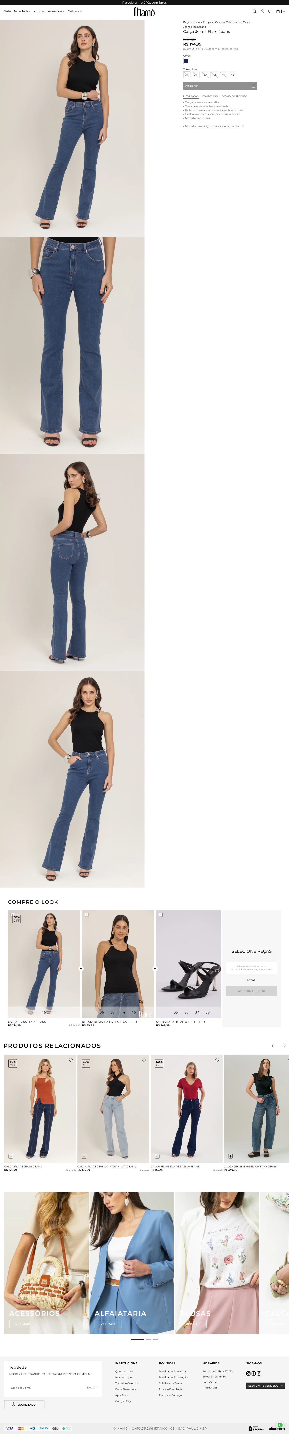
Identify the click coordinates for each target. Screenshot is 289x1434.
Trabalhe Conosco (127, 1383)
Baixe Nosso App (126, 1389)
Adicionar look (251, 991)
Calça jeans (233, 22)
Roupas (39, 11)
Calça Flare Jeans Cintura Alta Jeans (106, 1166)
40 (205, 74)
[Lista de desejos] (270, 11)
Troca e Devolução (171, 1389)
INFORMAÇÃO (191, 96)
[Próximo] (284, 1045)
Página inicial (192, 22)
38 (195, 74)
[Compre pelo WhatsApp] (280, 1425)
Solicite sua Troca (170, 1383)
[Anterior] (274, 1045)
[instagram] (248, 1373)
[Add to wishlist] (70, 1060)
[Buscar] (254, 11)
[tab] (137, 1339)
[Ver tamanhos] (11, 1156)
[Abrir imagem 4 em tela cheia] (72, 779)
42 (214, 74)
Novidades (22, 11)
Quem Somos (124, 1371)
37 (197, 1012)
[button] (281, 11)
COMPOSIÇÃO (210, 96)
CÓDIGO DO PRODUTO (234, 96)
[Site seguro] (256, 1428)
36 (186, 74)
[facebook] (254, 1373)
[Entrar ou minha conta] (262, 11)
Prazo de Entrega (170, 1395)
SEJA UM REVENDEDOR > (265, 1385)
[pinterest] (259, 1373)
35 (176, 1012)
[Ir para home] (144, 11)
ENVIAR (92, 1387)
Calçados (75, 11)
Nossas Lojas (123, 1377)
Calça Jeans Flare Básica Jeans (175, 1166)
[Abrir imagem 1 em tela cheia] (72, 128)
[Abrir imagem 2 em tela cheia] (72, 345)
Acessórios (56, 11)
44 (223, 74)
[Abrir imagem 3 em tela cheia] (72, 562)
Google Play (123, 1401)
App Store (121, 1395)
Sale (7, 11)
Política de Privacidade (174, 1371)
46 (232, 74)
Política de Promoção (173, 1377)
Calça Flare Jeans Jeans (23, 1166)
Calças (219, 22)
